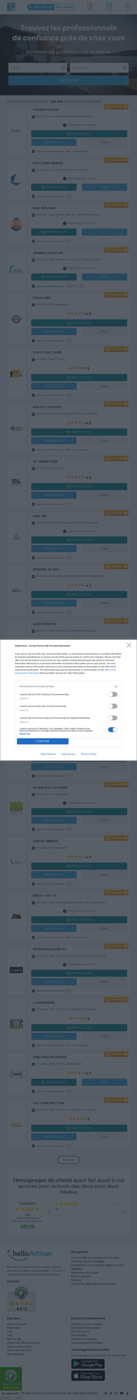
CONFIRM (42, 741)
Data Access (68, 754)
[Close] (130, 646)
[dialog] (68, 700)
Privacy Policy (89, 754)
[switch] (112, 694)
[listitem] (68, 686)
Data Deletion (48, 754)
